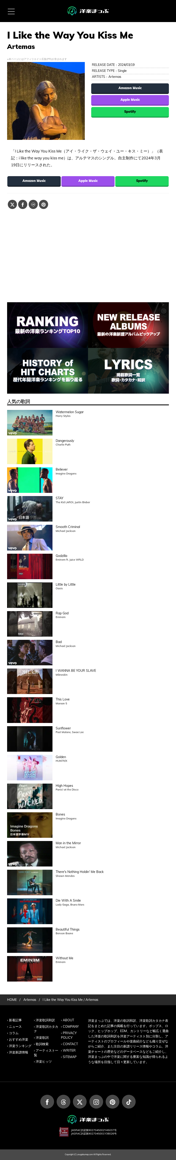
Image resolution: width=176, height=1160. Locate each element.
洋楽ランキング (20, 1046)
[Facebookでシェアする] (22, 204)
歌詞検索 (42, 1044)
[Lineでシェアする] (33, 204)
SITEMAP (70, 1057)
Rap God (62, 613)
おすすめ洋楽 (18, 1039)
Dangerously (65, 441)
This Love (63, 699)
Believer (62, 469)
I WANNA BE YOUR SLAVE (76, 671)
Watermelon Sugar (70, 412)
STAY (59, 498)
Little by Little (66, 584)
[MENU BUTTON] (11, 11)
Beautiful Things (68, 929)
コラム (14, 1033)
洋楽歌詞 (42, 1038)
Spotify (130, 112)
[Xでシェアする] (12, 204)
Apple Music (130, 100)
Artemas (114, 77)
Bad (59, 642)
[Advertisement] (88, 251)
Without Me (64, 958)
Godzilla (61, 556)
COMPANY (71, 1027)
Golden (61, 757)
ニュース (15, 1027)
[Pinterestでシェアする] (43, 204)
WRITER (69, 1050)
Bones (60, 814)
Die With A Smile (68, 900)
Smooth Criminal (68, 527)
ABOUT (68, 1020)
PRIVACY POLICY (69, 1035)
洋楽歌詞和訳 (45, 1020)
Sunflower (63, 728)
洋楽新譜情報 (18, 1052)
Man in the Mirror (68, 843)
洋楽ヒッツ (44, 1061)
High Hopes (64, 786)
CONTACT (70, 1044)
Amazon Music (130, 88)
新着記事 (15, 1020)
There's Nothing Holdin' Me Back (80, 872)
